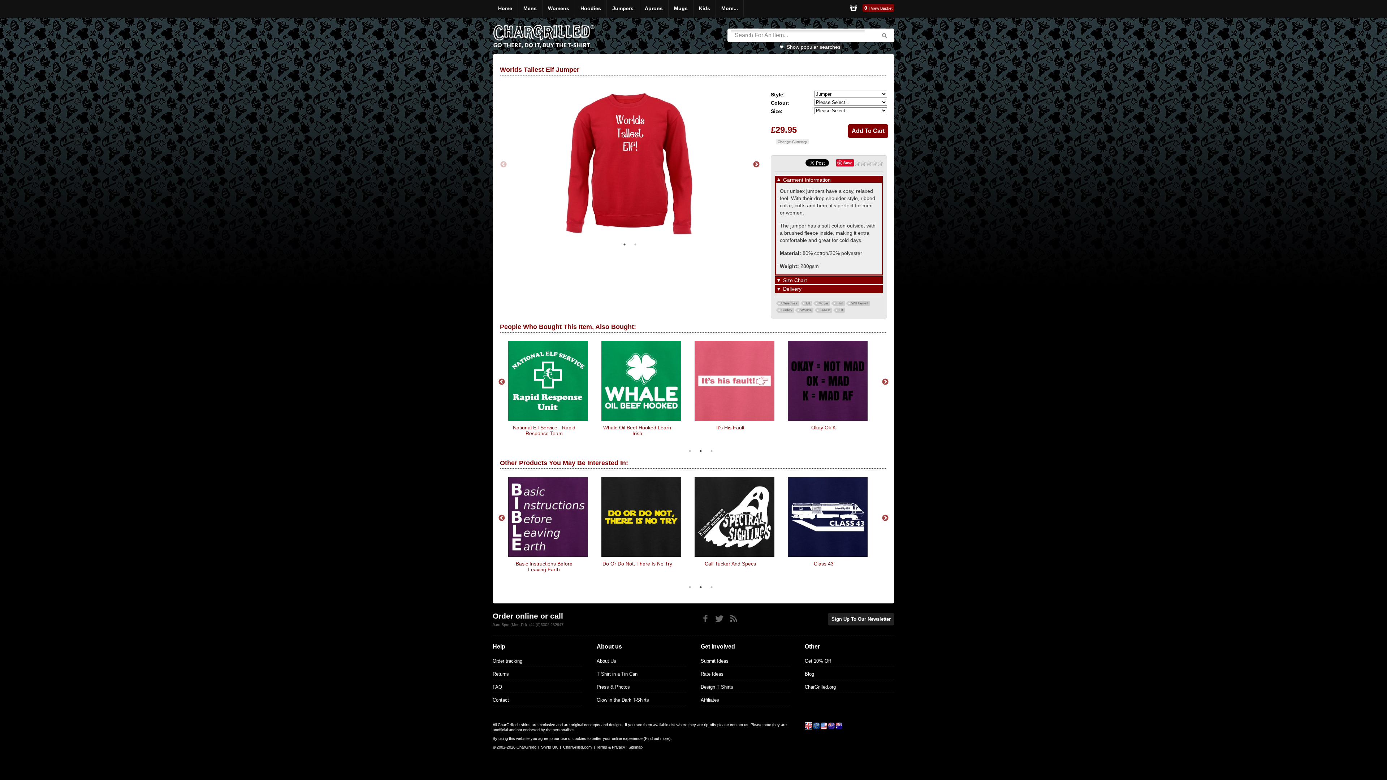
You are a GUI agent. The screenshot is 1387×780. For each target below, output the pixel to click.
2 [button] (635, 244)
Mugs (681, 8)
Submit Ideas (715, 661)
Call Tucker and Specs (730, 564)
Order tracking (507, 661)
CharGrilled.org (820, 687)
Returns (501, 674)
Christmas (789, 303)
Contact (501, 700)
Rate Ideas (712, 674)
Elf (808, 303)
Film (840, 303)
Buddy (786, 310)
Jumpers (623, 8)
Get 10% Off (818, 661)
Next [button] (756, 164)
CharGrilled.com (577, 747)
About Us (606, 661)
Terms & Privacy (610, 747)
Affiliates (710, 700)
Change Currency (792, 142)
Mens (530, 8)
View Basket (882, 8)
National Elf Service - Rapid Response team (544, 430)
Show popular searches (814, 47)
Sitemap (635, 747)
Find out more (657, 738)
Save (847, 162)
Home (505, 8)
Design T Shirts (717, 687)
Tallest (825, 310)
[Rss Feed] (733, 618)
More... (729, 8)
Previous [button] (503, 164)
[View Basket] (853, 9)
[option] (630, 164)
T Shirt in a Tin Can (617, 674)
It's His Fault (730, 427)
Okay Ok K (823, 427)
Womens (558, 8)
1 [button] (624, 244)
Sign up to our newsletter (861, 619)
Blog (809, 674)
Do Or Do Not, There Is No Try (637, 564)
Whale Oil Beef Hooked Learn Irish (637, 430)
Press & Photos (613, 687)
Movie (823, 303)
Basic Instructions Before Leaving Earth (544, 566)
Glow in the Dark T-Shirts (623, 700)
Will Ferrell (859, 303)
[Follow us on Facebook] (705, 618)
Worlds (806, 310)
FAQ (497, 687)
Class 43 (824, 564)
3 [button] (711, 451)
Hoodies (590, 8)
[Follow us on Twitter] (719, 618)
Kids (704, 8)
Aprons (654, 8)
